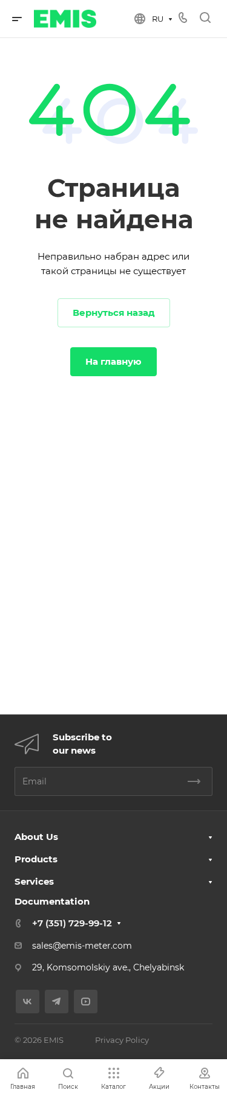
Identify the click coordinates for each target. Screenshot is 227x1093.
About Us (36, 836)
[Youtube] (85, 1001)
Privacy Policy (122, 1040)
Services (34, 881)
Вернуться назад (114, 312)
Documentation (52, 901)
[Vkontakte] (27, 1001)
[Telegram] (56, 1001)
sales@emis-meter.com (82, 945)
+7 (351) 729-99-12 (72, 923)
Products (36, 859)
